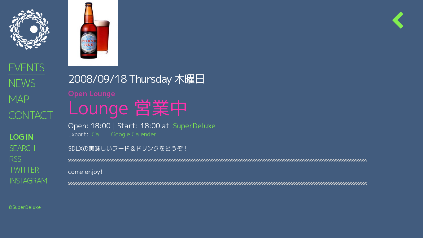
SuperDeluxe (194, 125)
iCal (95, 134)
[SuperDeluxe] (37, 29)
